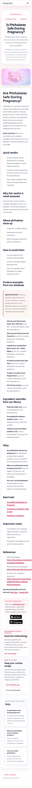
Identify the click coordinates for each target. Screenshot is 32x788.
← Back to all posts (9, 775)
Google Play (23, 592)
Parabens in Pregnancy (15, 516)
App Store (14, 592)
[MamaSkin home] (7, 3)
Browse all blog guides (13, 690)
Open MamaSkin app (12, 685)
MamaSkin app (18, 604)
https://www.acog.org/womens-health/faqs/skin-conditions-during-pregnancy (19, 582)
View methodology (11, 653)
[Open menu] (28, 3)
